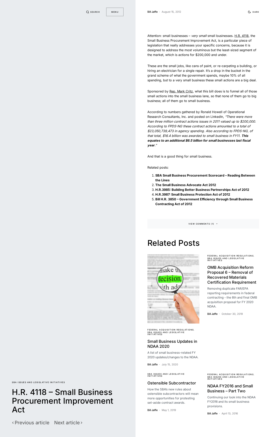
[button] (93, 11)
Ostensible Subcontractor (171, 383)
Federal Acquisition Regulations (170, 329)
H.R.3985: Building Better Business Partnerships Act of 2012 (202, 190)
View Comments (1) (201, 224)
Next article (67, 422)
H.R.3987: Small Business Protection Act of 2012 (192, 194)
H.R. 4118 (241, 36)
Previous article (32, 422)
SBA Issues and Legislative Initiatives (38, 382)
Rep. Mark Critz (181, 91)
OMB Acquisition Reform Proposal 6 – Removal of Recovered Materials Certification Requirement (231, 275)
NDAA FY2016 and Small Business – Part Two (230, 388)
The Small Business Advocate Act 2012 (185, 185)
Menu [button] (114, 12)
